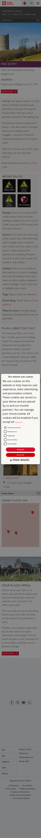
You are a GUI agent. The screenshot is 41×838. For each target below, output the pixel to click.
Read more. (19, 422)
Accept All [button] (20, 449)
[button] (20, 460)
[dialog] (20, 419)
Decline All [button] (20, 455)
